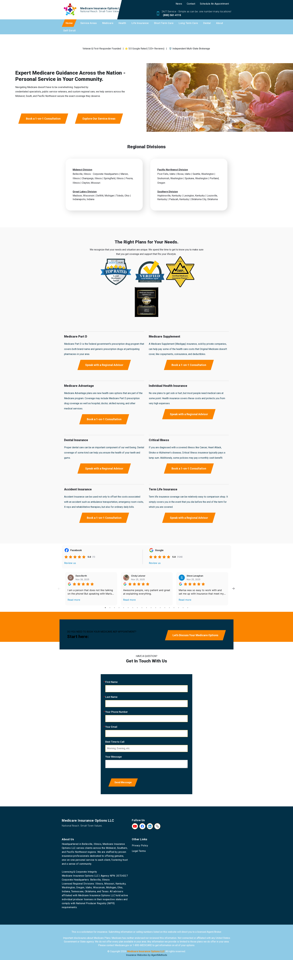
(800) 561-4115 (171, 15)
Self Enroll (69, 30)
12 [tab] (155, 607)
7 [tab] (132, 607)
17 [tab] (178, 607)
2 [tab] (109, 607)
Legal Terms (139, 851)
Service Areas (88, 23)
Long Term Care (188, 23)
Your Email (111, 726)
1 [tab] (105, 607)
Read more (74, 599)
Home (69, 23)
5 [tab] (123, 607)
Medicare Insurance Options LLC (146, 951)
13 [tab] (160, 607)
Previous (59, 589)
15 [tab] (169, 607)
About (219, 23)
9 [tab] (141, 607)
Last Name (111, 697)
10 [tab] (146, 607)
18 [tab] (183, 607)
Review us (70, 562)
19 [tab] (187, 607)
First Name (111, 682)
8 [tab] (137, 607)
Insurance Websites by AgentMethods (146, 955)
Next (233, 588)
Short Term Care (164, 23)
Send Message (123, 782)
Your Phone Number (116, 711)
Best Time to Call (114, 741)
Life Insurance (140, 23)
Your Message (113, 756)
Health (122, 23)
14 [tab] (164, 607)
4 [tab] (119, 607)
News (179, 3)
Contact (191, 3)
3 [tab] (114, 607)
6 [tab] (128, 607)
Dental (207, 23)
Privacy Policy (140, 845)
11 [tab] (151, 607)
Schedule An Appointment (214, 3)
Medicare (107, 23)
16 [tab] (173, 607)
